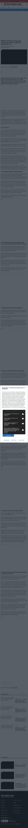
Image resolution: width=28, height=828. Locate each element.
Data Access (14, 440)
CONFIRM (8, 435)
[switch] (23, 414)
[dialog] (14, 414)
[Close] (25, 388)
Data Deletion (6, 440)
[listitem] (14, 411)
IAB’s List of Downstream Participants (15, 407)
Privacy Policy (21, 440)
